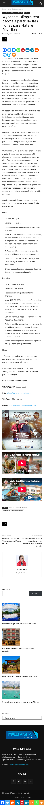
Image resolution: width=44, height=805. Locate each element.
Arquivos (5, 713)
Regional (26, 13)
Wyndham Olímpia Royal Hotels (13, 510)
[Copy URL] (4, 39)
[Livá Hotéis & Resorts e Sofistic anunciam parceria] (11, 638)
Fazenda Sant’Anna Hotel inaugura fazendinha (19, 676)
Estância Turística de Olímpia (18, 508)
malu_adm (8, 34)
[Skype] (9, 55)
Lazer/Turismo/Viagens (15, 9)
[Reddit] (37, 50)
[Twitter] (9, 50)
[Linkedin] (27, 50)
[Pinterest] (23, 50)
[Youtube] (30, 781)
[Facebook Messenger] (14, 50)
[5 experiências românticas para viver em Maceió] (11, 690)
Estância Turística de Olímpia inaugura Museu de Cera (11, 541)
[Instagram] (19, 781)
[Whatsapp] (18, 50)
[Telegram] (5, 55)
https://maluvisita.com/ (22, 573)
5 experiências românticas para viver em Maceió (20, 702)
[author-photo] (22, 566)
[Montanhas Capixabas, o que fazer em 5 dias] (11, 612)
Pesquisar (6, 589)
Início (4, 9)
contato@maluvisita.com (19, 765)
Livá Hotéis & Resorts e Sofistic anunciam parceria (18, 650)
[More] (14, 55)
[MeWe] (32, 50)
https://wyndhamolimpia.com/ (19, 393)
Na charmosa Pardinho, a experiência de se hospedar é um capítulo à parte (32, 542)
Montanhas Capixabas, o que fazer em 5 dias (19, 624)
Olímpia (20, 13)
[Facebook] (5, 50)
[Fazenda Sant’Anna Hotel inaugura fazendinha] (11, 665)
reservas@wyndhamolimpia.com (22, 405)
